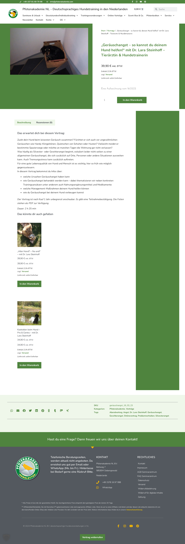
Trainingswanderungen (91, 15)
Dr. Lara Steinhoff (138, 412)
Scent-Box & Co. (136, 15)
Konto (48, 20)
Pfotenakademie (117, 408)
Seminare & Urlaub (31, 15)
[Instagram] (136, 1)
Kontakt (39, 20)
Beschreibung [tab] (24, 122)
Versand (109, 74)
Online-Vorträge (115, 15)
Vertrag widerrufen (92, 537)
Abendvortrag (116, 412)
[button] (12, 410)
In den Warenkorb (132, 100)
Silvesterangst (162, 415)
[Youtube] (141, 1)
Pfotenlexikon (152, 15)
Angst (126, 412)
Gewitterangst (116, 415)
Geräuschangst (155, 412)
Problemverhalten (146, 415)
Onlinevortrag (130, 415)
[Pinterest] (145, 1)
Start (103, 31)
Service (168, 15)
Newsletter (28, 20)
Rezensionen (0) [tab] (44, 122)
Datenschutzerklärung (134, 510)
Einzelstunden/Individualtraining (60, 15)
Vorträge (111, 31)
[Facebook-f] (132, 1)
